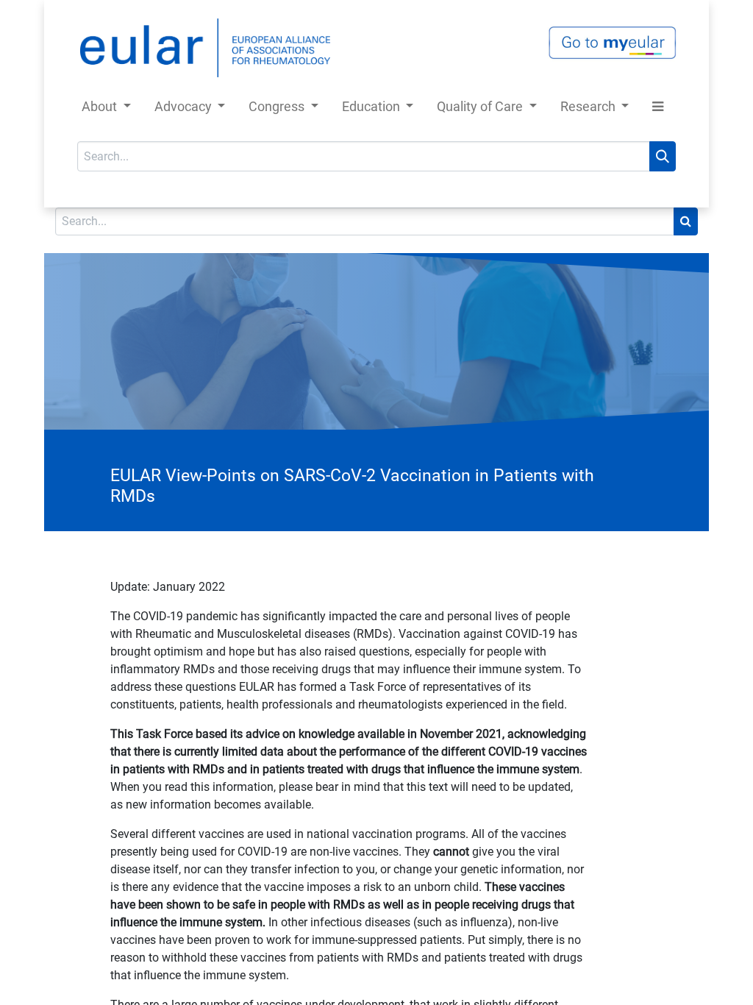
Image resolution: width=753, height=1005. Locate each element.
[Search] (662, 156)
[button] (657, 109)
